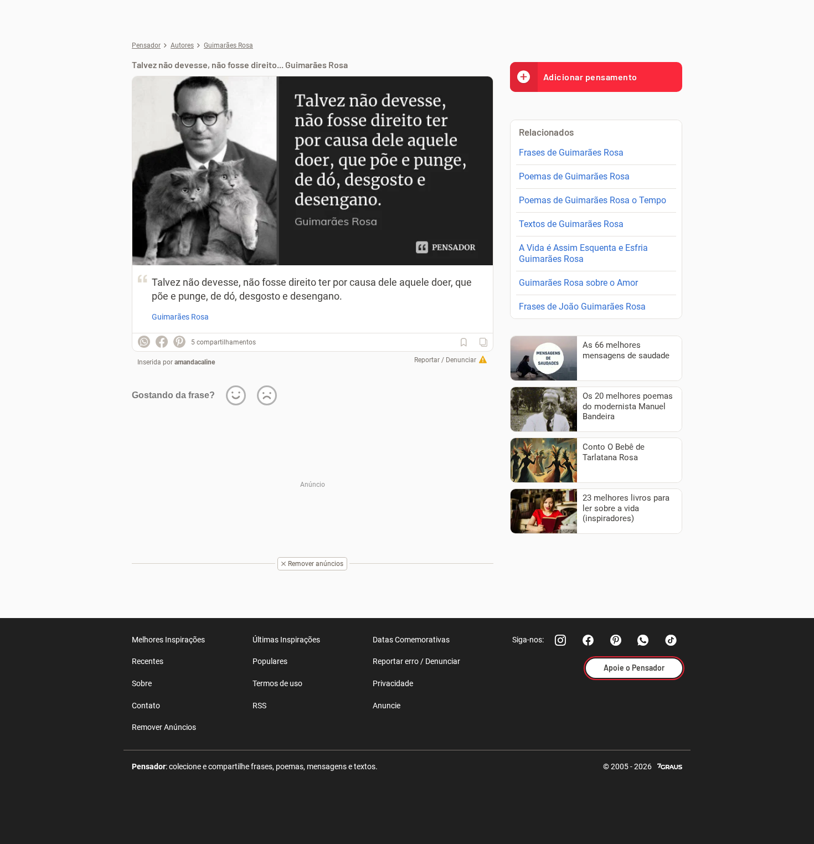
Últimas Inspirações (286, 639)
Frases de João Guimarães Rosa (582, 306)
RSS (259, 705)
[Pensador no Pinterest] (616, 640)
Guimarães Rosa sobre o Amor (578, 282)
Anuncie (386, 705)
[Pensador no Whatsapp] (643, 640)
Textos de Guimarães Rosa (571, 224)
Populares (270, 661)
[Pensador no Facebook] (588, 640)
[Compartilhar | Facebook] (162, 342)
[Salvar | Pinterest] (179, 342)
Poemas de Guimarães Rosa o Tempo (592, 200)
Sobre (142, 683)
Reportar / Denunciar (445, 360)
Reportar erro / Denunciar (416, 661)
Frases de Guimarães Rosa (571, 152)
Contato (146, 705)
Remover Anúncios (164, 727)
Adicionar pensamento (590, 76)
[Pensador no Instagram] (560, 640)
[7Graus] (669, 765)
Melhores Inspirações (168, 639)
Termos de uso (277, 683)
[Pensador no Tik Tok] (671, 640)
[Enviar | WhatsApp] (144, 342)
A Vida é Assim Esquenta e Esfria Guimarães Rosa (583, 254)
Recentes (147, 661)
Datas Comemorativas (411, 639)
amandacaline (194, 362)
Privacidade (393, 683)
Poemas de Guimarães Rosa (574, 176)
